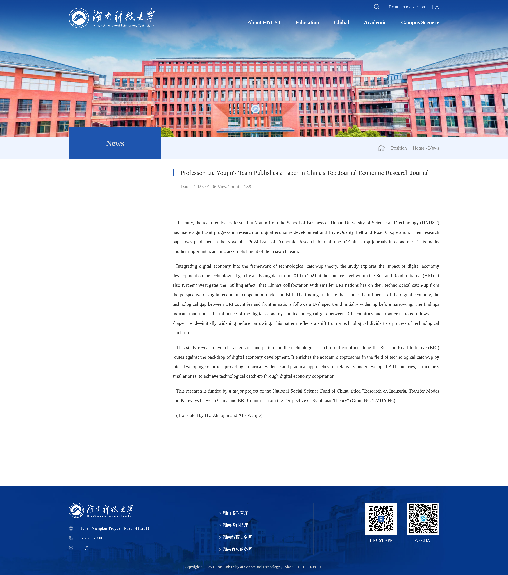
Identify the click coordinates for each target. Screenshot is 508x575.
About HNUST (264, 22)
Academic (375, 22)
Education (307, 22)
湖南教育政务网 (237, 537)
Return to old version (407, 6)
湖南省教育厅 (235, 513)
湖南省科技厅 (235, 525)
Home (418, 148)
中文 (435, 6)
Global (341, 22)
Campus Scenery (420, 22)
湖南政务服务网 (237, 549)
